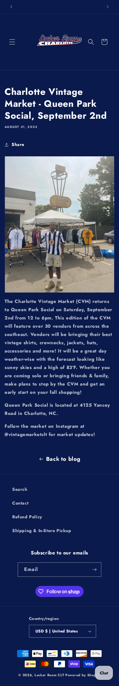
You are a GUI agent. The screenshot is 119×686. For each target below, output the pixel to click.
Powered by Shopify (83, 675)
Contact (20, 503)
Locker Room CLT (49, 675)
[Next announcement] (107, 6)
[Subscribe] (94, 569)
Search (19, 489)
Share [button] (18, 144)
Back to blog (63, 459)
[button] (12, 42)
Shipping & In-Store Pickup (41, 531)
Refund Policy (27, 517)
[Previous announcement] (11, 6)
